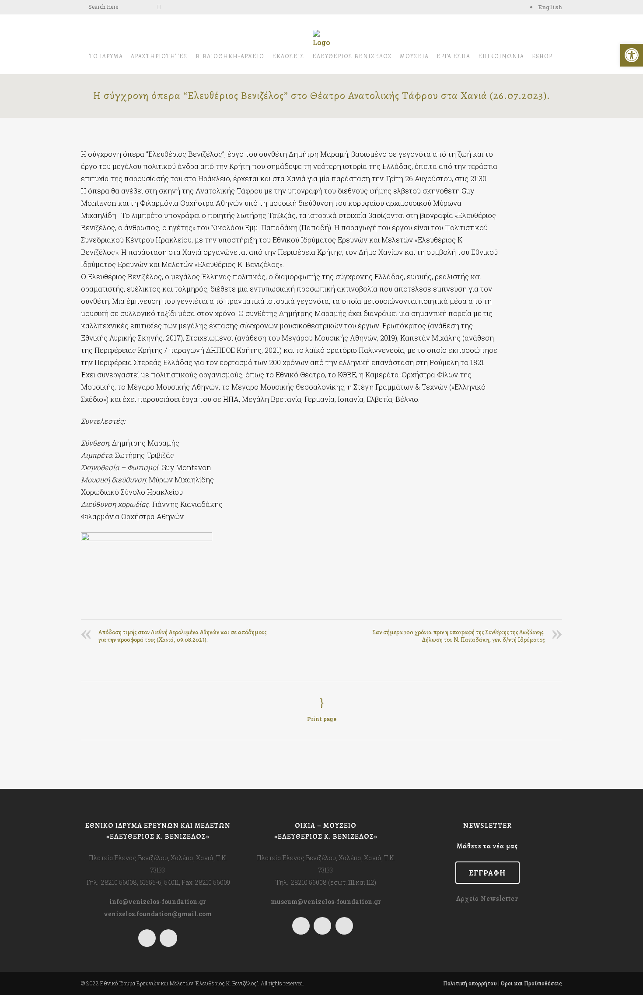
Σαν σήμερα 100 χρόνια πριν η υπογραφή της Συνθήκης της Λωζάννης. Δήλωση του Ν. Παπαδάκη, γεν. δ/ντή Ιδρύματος (458, 636)
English (550, 7)
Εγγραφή (487, 872)
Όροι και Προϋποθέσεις (531, 983)
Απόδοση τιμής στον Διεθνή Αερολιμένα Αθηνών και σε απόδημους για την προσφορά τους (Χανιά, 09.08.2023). (182, 636)
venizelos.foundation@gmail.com (158, 914)
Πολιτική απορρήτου (470, 983)
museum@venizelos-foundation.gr (326, 901)
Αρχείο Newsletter (487, 899)
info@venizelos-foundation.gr (157, 901)
